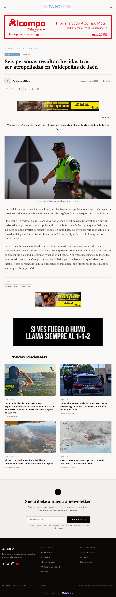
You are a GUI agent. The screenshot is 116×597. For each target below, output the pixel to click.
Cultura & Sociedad (50, 567)
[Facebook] (19, 89)
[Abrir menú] (4, 6)
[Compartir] (32, 89)
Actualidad (46, 557)
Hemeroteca (86, 562)
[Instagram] (12, 563)
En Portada (46, 552)
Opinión (45, 571)
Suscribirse (76, 520)
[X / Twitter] (8, 563)
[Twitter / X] (25, 89)
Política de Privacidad (10, 585)
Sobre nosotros (87, 552)
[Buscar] (111, 6)
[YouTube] (17, 563)
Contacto (84, 557)
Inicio (9, 49)
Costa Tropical (48, 562)
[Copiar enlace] (38, 89)
